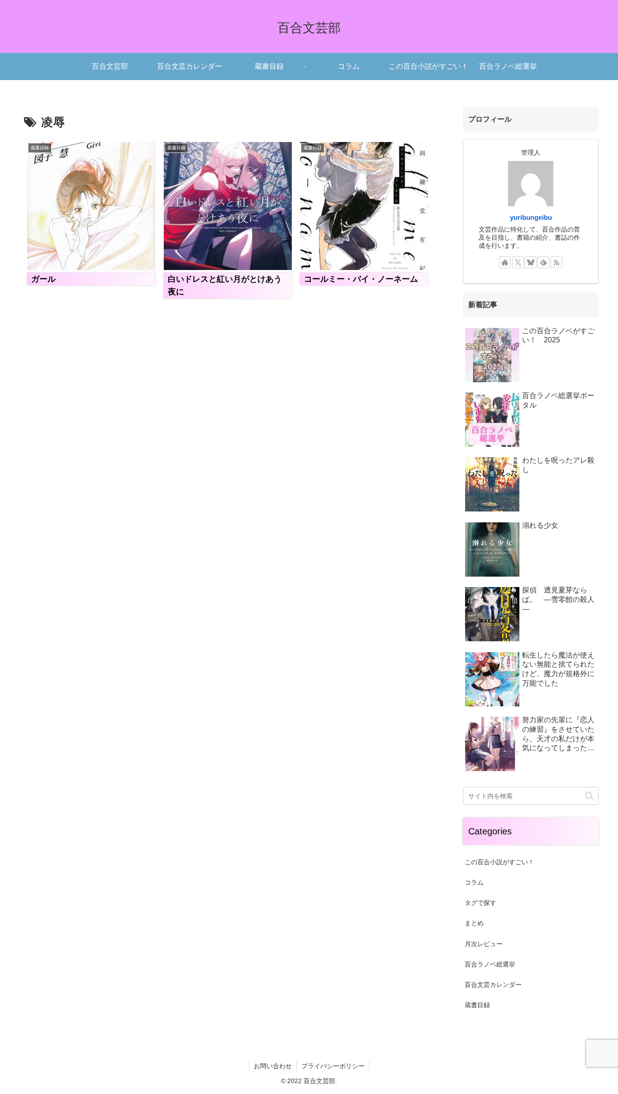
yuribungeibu (531, 217)
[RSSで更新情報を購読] (556, 262)
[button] (589, 796)
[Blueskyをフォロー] (531, 262)
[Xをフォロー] (518, 262)
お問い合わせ (273, 1066)
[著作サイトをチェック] (505, 262)
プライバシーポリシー (333, 1066)
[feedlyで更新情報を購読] (543, 262)
